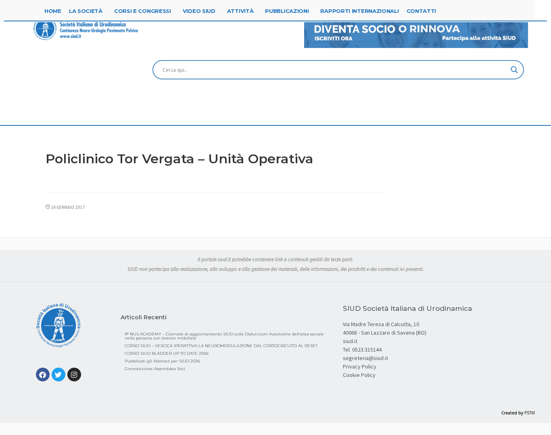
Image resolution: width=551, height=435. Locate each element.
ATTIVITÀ (240, 11)
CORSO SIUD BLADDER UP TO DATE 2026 (167, 353)
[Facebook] (43, 374)
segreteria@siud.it (365, 358)
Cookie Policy (359, 375)
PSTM (529, 413)
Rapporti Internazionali (359, 11)
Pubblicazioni (287, 11)
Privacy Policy (359, 366)
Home (52, 11)
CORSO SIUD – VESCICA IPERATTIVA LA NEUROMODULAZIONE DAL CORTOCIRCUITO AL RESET (221, 345)
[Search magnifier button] (514, 69)
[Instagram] (74, 374)
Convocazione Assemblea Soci (155, 368)
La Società (85, 11)
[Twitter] (58, 374)
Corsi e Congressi (142, 11)
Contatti (421, 11)
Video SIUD (199, 11)
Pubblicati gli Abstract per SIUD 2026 (162, 361)
